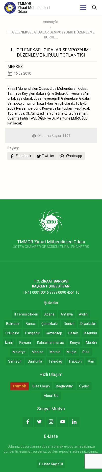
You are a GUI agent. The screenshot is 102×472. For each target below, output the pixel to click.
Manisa (37, 352)
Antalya (67, 314)
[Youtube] (62, 422)
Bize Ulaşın (41, 386)
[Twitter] (39, 422)
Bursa (30, 324)
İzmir (9, 343)
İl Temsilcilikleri (26, 314)
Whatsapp (73, 156)
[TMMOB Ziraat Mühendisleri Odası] (51, 221)
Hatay (73, 333)
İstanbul (90, 333)
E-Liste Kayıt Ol (51, 464)
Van (91, 361)
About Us (51, 396)
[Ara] (94, 7)
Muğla (71, 352)
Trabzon (75, 361)
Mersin (55, 352)
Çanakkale (49, 324)
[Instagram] (51, 422)
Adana (49, 314)
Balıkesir (13, 324)
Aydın (83, 314)
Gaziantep (54, 333)
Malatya (19, 352)
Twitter (48, 156)
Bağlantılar (64, 386)
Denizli (69, 324)
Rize (85, 352)
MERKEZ (15, 66)
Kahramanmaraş (50, 343)
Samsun (15, 361)
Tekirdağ (55, 361)
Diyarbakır (88, 324)
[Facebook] (28, 422)
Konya (75, 343)
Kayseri (25, 343)
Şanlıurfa (35, 361)
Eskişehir (32, 333)
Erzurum (12, 333)
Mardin (91, 343)
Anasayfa (50, 22)
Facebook (23, 156)
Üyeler (84, 386)
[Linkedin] (74, 422)
